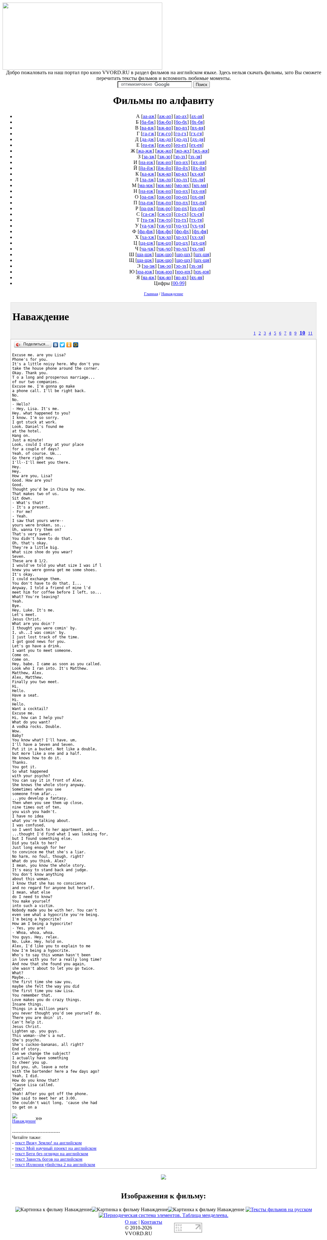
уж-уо (164, 225)
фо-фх (182, 231)
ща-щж (144, 260)
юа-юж (144, 271)
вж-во (164, 127)
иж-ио (164, 162)
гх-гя (196, 133)
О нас (131, 1222)
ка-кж (148, 174)
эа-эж (149, 266)
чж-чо (164, 248)
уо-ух (181, 225)
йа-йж (146, 168)
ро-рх (181, 208)
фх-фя (200, 231)
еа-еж (148, 145)
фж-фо (164, 231)
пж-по (164, 202)
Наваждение (172, 293)
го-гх (180, 133)
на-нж (146, 191)
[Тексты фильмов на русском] (279, 1209)
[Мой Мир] (75, 345)
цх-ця (199, 243)
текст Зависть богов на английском (48, 1159)
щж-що (164, 260)
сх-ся (196, 214)
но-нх (182, 191)
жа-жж (145, 151)
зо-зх (180, 156)
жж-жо (164, 151)
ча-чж (147, 248)
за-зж (149, 156)
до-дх (181, 139)
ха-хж (148, 237)
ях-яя (196, 277)
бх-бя (197, 122)
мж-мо (164, 185)
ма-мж (146, 185)
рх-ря (197, 208)
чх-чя (197, 248)
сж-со (165, 214)
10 (302, 333)
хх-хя (197, 237)
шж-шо (164, 254)
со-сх (181, 214)
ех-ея (196, 145)
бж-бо (164, 122)
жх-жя (201, 151)
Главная (151, 293)
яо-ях (181, 277)
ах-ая (196, 116)
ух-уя (197, 225)
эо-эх (181, 266)
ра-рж (147, 208)
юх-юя (202, 271)
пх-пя (199, 202)
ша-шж (144, 254)
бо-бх (181, 122)
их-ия (199, 162)
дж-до (164, 139)
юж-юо (164, 271)
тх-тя (196, 220)
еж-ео (165, 145)
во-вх (181, 127)
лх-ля (197, 179)
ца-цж (146, 243)
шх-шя (202, 254)
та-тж (148, 220)
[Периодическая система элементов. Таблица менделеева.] (163, 1215)
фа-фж (146, 231)
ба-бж (147, 122)
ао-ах (181, 116)
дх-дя (197, 139)
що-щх (183, 260)
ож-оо (164, 197)
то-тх (180, 220)
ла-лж (147, 179)
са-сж (149, 214)
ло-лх (181, 179)
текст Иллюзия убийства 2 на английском (55, 1164)
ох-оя (197, 197)
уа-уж (147, 225)
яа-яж (149, 277)
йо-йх (182, 168)
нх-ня (199, 191)
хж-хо (165, 237)
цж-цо (164, 243)
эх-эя (196, 266)
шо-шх (183, 254)
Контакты (151, 1222)
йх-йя (199, 168)
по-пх (182, 202)
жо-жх (183, 151)
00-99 (179, 283)
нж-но (164, 191)
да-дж (147, 139)
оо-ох (181, 197)
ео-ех (180, 145)
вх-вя (197, 127)
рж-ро (164, 208)
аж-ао (165, 116)
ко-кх (181, 174)
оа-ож (147, 197)
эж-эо (165, 266)
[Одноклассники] (69, 345)
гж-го (165, 133)
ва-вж (147, 127)
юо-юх (184, 271)
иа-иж (146, 162)
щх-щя (202, 260)
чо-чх (181, 248)
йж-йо (164, 168)
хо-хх (181, 237)
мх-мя (200, 185)
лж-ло (164, 179)
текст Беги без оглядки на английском (51, 1153)
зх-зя (195, 156)
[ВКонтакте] (55, 345)
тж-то (165, 220)
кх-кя (197, 174)
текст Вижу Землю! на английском (48, 1142)
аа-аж (149, 116)
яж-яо (165, 277)
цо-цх (182, 243)
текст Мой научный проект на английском (55, 1148)
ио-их (182, 162)
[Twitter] (62, 345)
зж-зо (165, 156)
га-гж (148, 133)
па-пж (146, 202)
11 (310, 333)
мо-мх (182, 185)
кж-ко (165, 174)
